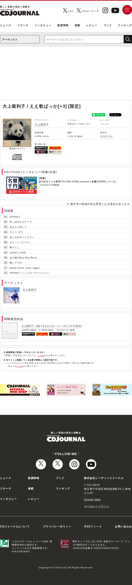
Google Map (92, 499)
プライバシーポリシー (57, 526)
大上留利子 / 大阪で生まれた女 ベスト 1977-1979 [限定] (52, 325)
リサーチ (22, 25)
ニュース (5, 25)
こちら (41, 355)
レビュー (91, 25)
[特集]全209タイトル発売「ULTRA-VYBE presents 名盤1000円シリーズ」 (78, 179)
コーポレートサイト (96, 506)
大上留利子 (42, 124)
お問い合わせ (123, 526)
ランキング (125, 25)
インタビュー (43, 25)
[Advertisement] (66, 74)
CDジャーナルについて (15, 526)
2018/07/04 (106, 136)
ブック (108, 25)
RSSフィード (93, 526)
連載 (77, 25)
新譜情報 (63, 25)
